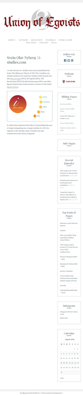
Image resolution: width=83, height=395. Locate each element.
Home (11, 40)
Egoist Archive (12, 87)
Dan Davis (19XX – (66, 104)
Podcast (44, 43)
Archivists (37, 40)
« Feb (62, 378)
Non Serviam (16, 79)
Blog (54, 43)
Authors (23, 40)
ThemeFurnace (57, 393)
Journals (51, 40)
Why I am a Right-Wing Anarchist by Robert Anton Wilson (68, 237)
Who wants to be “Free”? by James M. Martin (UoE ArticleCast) (68, 173)
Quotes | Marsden (66, 271)
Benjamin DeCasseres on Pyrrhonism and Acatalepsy (69, 182)
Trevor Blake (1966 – (67, 123)
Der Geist (31, 43)
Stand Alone (65, 40)
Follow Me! (64, 318)
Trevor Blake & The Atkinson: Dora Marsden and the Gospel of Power (68, 278)
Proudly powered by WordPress (29, 393)
